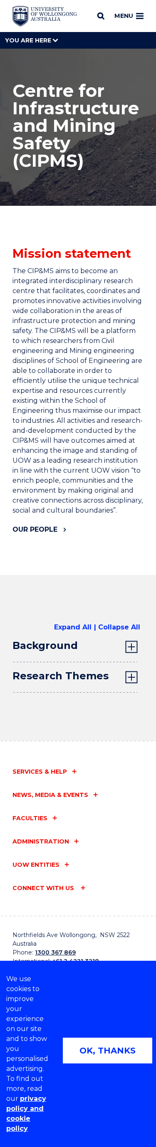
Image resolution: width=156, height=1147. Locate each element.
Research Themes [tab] (60, 676)
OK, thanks (107, 1051)
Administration (40, 841)
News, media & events (50, 795)
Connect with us (44, 888)
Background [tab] (45, 645)
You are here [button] (29, 40)
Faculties (29, 818)
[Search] (101, 16)
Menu (123, 16)
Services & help (39, 771)
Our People (34, 529)
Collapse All (119, 627)
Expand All (73, 627)
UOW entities (35, 864)
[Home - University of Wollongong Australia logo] (44, 16)
